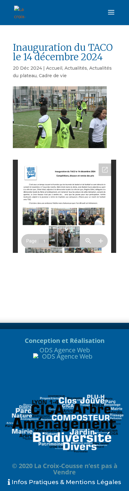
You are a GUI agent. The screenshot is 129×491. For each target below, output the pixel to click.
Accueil (54, 68)
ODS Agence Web (64, 350)
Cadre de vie (53, 75)
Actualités (75, 68)
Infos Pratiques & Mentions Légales (65, 482)
